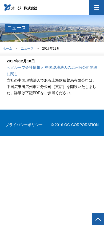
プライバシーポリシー (24, 125)
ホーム (7, 48)
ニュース (27, 48)
